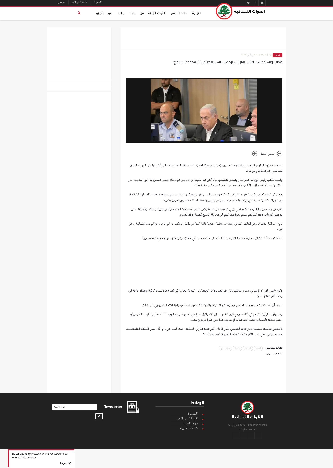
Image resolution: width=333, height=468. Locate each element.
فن (142, 13)
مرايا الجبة (191, 423)
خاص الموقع (179, 13)
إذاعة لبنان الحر (79, 2)
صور (110, 13)
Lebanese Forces (241, 11)
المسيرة (98, 2)
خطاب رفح (225, 348)
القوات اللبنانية (157, 13)
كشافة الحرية (189, 428)
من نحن (61, 2)
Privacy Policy (28, 458)
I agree (64, 463)
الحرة (268, 354)
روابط (121, 13)
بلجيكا (237, 348)
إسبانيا (258, 348)
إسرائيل (248, 348)
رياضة (132, 13)
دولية (277, 55)
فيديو (99, 13)
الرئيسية (196, 13)
